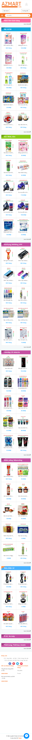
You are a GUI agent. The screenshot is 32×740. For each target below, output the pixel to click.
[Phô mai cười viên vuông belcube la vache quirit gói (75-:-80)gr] (23, 97)
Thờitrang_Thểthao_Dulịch (15, 645)
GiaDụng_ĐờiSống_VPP (13, 244)
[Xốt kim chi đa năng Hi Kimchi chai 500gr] (8, 488)
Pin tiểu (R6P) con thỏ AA (25, 623)
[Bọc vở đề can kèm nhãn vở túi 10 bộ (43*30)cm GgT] (8, 312)
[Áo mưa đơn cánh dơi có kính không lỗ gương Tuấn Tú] (8, 204)
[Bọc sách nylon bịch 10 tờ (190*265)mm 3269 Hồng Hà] (8, 332)
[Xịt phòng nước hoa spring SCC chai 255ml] (8, 400)
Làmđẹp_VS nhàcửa (12, 352)
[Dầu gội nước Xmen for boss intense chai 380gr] (23, 360)
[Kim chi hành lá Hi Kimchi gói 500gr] (23, 508)
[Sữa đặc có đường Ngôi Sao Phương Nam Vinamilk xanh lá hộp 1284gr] (8, 145)
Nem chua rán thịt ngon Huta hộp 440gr (14, 535)
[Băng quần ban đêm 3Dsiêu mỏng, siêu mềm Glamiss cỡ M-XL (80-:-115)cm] (8, 224)
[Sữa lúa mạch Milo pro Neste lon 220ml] (8, 165)
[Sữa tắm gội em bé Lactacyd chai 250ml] (8, 77)
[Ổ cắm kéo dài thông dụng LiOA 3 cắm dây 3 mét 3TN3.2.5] (23, 576)
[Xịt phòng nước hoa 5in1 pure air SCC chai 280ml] (23, 380)
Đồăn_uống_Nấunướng (13, 460)
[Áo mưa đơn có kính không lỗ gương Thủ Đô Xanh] (8, 184)
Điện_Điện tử (9, 568)
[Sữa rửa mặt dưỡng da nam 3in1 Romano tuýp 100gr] (23, 440)
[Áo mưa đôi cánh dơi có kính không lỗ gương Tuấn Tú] (23, 204)
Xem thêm (27, 24)
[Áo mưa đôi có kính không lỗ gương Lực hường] (23, 184)
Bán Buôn (6, 11)
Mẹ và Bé (7, 29)
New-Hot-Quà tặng (12, 20)
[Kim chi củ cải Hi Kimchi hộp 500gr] (23, 488)
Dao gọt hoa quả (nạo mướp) (11, 260)
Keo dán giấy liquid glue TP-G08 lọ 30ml (14, 300)
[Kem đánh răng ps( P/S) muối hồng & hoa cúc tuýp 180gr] (23, 165)
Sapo (20, 738)
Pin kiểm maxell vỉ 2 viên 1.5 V (12, 623)
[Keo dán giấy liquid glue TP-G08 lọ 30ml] (8, 292)
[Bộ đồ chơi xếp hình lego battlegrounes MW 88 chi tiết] (23, 77)
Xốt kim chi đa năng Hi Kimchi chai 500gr (14, 496)
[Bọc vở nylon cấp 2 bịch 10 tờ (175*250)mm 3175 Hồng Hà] (23, 332)
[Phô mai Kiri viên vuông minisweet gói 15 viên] (8, 37)
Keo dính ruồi (8, 368)
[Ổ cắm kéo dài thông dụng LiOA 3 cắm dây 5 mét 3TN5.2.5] (8, 576)
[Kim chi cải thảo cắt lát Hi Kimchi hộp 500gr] (8, 508)
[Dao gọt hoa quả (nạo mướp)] (8, 253)
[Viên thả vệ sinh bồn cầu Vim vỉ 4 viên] (8, 440)
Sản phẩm (19, 670)
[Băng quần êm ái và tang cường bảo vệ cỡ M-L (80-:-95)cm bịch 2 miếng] (23, 145)
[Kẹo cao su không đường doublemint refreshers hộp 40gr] (23, 468)
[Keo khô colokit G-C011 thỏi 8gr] (23, 292)
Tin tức (19, 673)
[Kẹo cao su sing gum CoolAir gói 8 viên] (23, 528)
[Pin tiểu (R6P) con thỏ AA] (23, 616)
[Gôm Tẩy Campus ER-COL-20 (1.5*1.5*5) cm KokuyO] (23, 272)
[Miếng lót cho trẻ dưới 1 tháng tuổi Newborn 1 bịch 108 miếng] (23, 37)
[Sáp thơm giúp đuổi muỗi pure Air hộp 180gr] (8, 420)
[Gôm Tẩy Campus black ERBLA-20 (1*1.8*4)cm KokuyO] (23, 253)
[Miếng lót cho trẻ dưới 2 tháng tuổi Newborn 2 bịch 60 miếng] (8, 57)
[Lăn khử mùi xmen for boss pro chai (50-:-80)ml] (8, 380)
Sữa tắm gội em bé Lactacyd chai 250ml (14, 85)
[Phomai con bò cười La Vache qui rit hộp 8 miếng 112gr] (8, 117)
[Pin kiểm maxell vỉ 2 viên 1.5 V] (8, 616)
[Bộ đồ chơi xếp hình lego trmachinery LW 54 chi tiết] (8, 97)
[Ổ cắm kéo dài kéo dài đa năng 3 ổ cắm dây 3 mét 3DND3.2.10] (8, 596)
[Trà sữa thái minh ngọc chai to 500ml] (23, 548)
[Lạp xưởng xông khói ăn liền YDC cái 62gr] (8, 468)
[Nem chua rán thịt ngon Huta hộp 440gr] (8, 528)
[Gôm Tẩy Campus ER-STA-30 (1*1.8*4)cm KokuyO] (8, 272)
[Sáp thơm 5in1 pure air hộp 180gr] (23, 400)
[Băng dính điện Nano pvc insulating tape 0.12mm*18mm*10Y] (23, 596)
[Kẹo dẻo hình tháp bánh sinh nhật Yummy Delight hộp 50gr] (23, 117)
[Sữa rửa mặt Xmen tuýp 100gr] (23, 420)
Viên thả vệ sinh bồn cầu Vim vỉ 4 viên (14, 447)
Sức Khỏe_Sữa (9, 137)
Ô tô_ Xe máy (9, 636)
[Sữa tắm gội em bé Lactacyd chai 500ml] (23, 57)
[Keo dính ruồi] (8, 360)
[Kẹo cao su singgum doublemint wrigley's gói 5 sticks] (8, 548)
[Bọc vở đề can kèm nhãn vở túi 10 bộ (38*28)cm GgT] (23, 312)
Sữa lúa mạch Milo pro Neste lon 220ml (14, 172)
